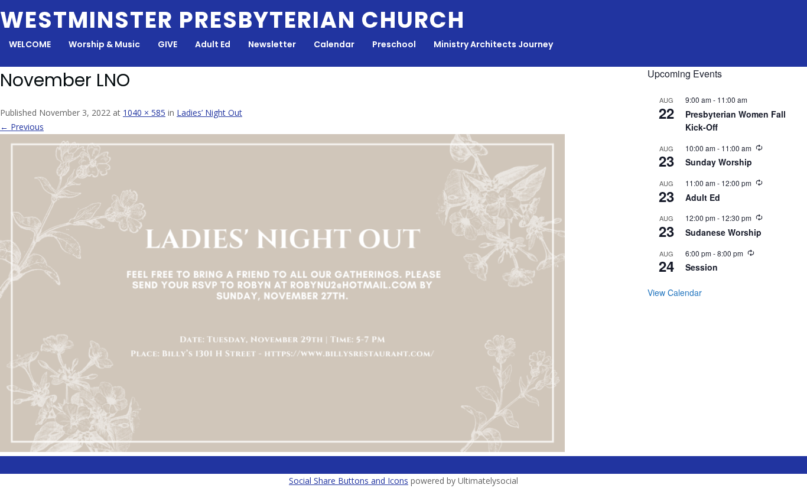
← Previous (22, 126)
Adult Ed (212, 44)
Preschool (394, 44)
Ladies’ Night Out (209, 112)
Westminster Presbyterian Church (232, 19)
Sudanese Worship (723, 232)
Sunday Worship (718, 162)
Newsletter (272, 44)
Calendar (334, 44)
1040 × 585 (144, 112)
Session (701, 267)
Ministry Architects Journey (493, 44)
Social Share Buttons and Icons (348, 480)
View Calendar (674, 292)
